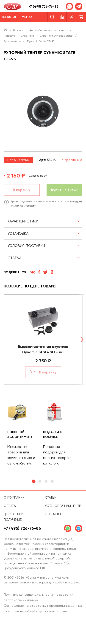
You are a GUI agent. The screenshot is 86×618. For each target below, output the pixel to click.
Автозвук (10, 35)
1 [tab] (34, 481)
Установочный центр (63, 506)
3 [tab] (46, 481)
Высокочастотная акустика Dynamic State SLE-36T (43, 349)
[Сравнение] (62, 17)
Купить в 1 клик (64, 190)
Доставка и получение (13, 516)
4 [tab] (52, 481)
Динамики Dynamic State (56, 35)
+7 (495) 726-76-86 (43, 7)
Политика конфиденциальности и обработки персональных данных (38, 597)
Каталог (18, 30)
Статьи (50, 497)
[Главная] (6, 30)
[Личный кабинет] (71, 17)
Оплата (10, 506)
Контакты (53, 514)
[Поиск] (52, 16)
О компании (14, 497)
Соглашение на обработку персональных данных (43, 605)
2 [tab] (40, 481)
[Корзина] (81, 17)
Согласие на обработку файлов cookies (35, 611)
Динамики (28, 35)
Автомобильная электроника (48, 30)
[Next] (82, 339)
